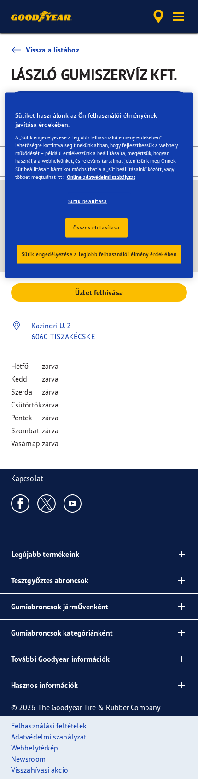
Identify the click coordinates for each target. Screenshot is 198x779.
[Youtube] (73, 503)
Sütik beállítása (87, 201)
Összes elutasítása (96, 227)
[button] (178, 16)
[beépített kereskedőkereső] (158, 16)
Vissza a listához (52, 49)
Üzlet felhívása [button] (99, 292)
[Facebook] (20, 503)
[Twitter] (46, 503)
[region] (99, 185)
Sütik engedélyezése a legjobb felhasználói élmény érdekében (99, 254)
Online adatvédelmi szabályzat (101, 176)
